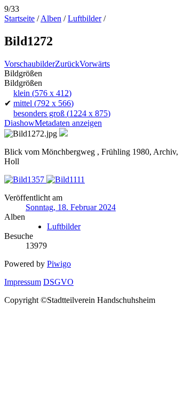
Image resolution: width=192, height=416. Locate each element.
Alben (51, 18)
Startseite (19, 18)
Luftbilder (84, 18)
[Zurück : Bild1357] (25, 179)
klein (42, 93)
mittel (43, 103)
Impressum (22, 281)
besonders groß (61, 113)
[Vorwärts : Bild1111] (65, 179)
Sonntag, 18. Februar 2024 (71, 207)
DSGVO (58, 281)
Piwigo (59, 263)
